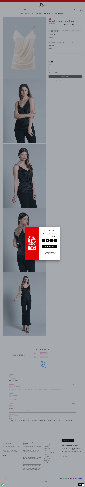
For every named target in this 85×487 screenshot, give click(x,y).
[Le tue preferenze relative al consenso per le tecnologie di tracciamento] (83, 485)
